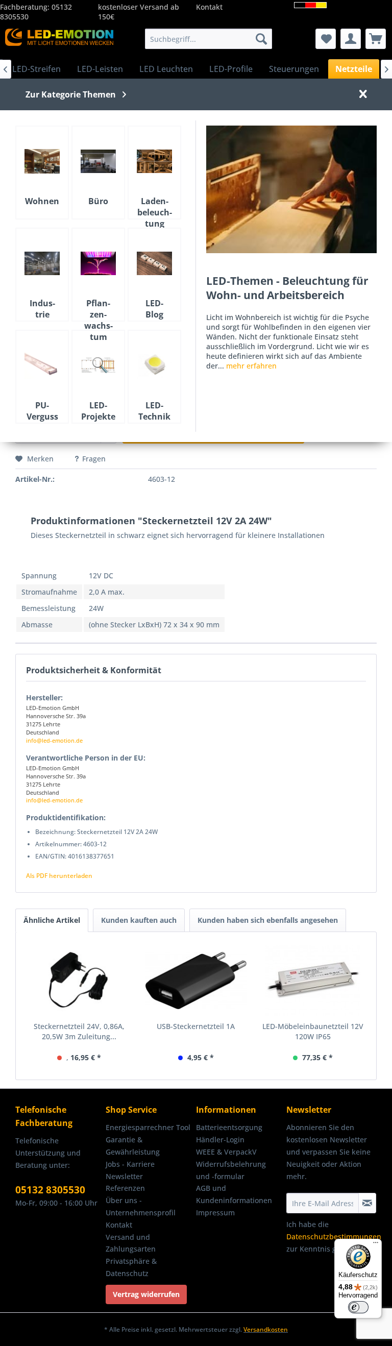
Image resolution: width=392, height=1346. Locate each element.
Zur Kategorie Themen (71, 94)
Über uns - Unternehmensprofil (141, 1206)
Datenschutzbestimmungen (333, 1236)
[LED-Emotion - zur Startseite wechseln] (59, 41)
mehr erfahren (251, 366)
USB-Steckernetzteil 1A (196, 1026)
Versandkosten (265, 1329)
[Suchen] (261, 39)
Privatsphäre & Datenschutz (131, 1267)
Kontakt (209, 7)
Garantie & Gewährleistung (133, 1146)
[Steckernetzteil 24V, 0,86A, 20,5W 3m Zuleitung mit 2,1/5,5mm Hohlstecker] (79, 980)
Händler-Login (220, 1139)
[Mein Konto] (350, 39)
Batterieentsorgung (229, 1127)
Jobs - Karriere (130, 1164)
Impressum (215, 1212)
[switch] (358, 1307)
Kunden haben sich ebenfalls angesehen (268, 920)
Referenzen (125, 1188)
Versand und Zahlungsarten (131, 1243)
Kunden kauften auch (139, 920)
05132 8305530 (50, 1189)
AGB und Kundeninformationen (234, 1194)
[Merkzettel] (325, 39)
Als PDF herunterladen (59, 875)
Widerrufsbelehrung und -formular (231, 1170)
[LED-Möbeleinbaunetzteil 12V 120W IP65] (312, 980)
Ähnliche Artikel (51, 920)
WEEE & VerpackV (226, 1152)
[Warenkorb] (375, 39)
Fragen (94, 458)
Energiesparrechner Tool (148, 1127)
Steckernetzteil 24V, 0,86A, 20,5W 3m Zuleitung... (79, 1031)
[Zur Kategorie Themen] (291, 189)
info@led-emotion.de (54, 740)
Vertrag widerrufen (146, 1294)
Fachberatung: (26, 7)
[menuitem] (209, 39)
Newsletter (124, 1176)
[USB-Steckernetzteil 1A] (196, 980)
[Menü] (376, 1245)
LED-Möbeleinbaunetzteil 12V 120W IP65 (312, 1031)
